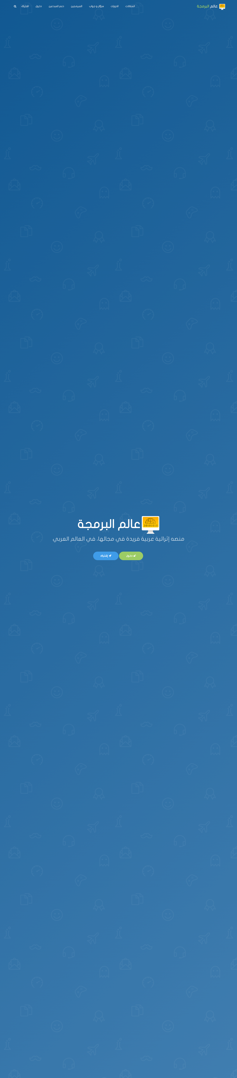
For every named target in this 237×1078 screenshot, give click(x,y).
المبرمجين (76, 6)
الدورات (114, 6)
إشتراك (104, 555)
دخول (39, 6)
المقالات (130, 6)
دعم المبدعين (56, 6)
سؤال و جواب (96, 6)
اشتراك (25, 6)
